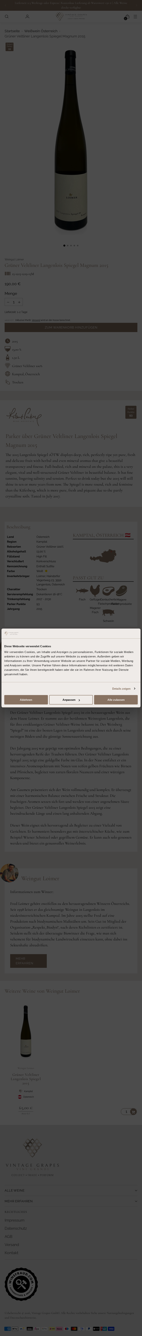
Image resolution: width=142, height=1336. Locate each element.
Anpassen (68, 699)
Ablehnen (26, 699)
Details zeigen (121, 688)
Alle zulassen (116, 699)
